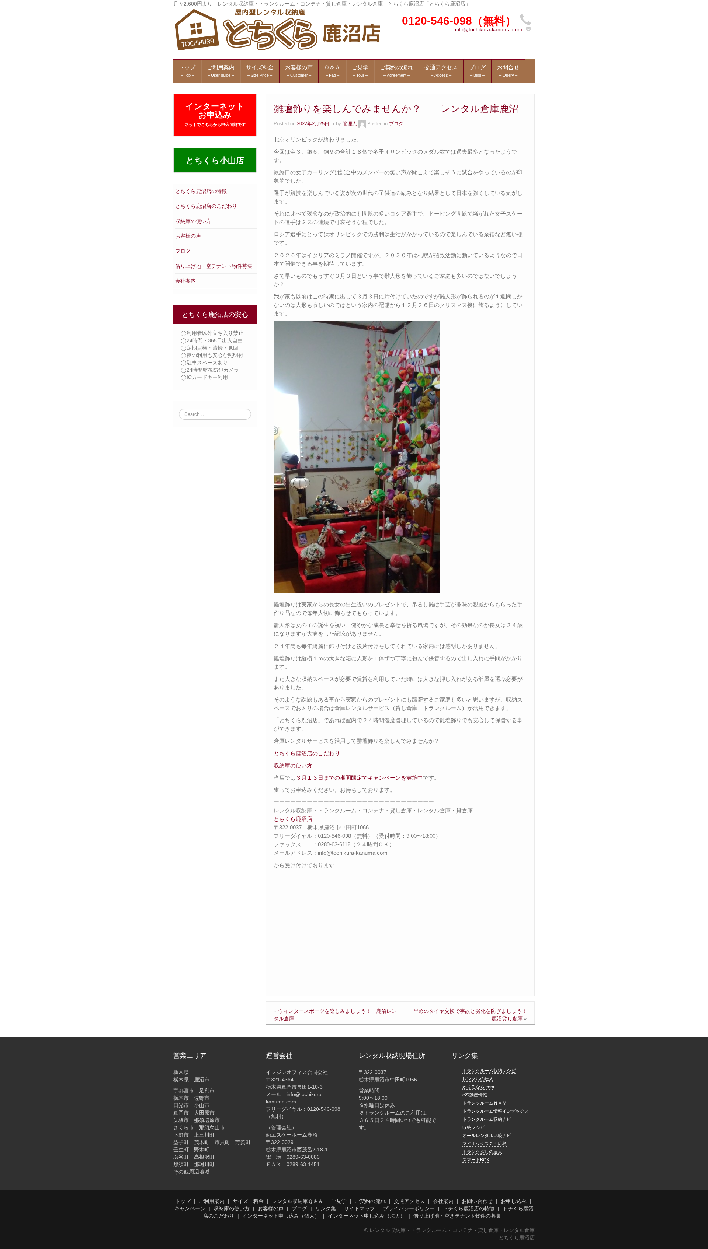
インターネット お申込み (215, 114)
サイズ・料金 (248, 1201)
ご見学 (339, 1201)
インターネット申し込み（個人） (281, 1216)
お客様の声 (188, 236)
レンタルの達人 (477, 1078)
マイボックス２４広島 (484, 1143)
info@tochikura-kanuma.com (488, 29)
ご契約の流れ (370, 1201)
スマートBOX (475, 1159)
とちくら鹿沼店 (293, 819)
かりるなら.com (478, 1086)
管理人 (350, 123)
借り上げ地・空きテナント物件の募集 (457, 1216)
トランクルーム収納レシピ (489, 1070)
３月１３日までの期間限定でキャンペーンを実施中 (359, 777)
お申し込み (514, 1201)
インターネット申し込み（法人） (366, 1216)
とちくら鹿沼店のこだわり (206, 206)
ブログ (183, 251)
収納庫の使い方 (193, 221)
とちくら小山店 (215, 160)
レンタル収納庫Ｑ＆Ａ (297, 1201)
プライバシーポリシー (409, 1208)
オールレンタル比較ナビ (486, 1135)
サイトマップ (359, 1208)
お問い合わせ (477, 1201)
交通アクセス (409, 1201)
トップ (183, 1201)
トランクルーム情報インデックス (495, 1111)
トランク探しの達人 (482, 1151)
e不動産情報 (474, 1095)
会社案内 (185, 281)
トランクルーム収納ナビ (486, 1119)
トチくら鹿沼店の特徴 (468, 1208)
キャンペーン (189, 1208)
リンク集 (325, 1208)
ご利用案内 (212, 1201)
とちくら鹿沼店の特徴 (201, 191)
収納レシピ (473, 1127)
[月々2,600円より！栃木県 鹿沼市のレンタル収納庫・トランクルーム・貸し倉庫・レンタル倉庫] (276, 29)
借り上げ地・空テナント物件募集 (214, 266)
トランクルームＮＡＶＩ (486, 1103)
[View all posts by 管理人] (362, 123)
